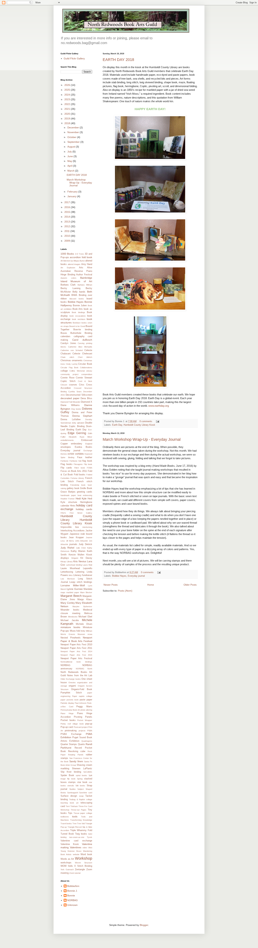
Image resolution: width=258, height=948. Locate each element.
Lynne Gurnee (75, 589)
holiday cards (84, 509)
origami (72, 686)
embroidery (76, 443)
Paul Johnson (81, 703)
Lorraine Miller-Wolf (73, 585)
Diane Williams (70, 405)
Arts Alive (85, 267)
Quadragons (86, 741)
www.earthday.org (158, 405)
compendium (86, 374)
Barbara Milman (85, 285)
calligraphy (79, 336)
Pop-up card (67, 727)
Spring (79, 779)
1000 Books (67, 253)
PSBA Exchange (71, 734)
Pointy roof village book (72, 724)
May (70, 161)
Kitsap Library (67, 561)
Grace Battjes (68, 492)
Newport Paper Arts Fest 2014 (76, 651)
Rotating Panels (75, 755)
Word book (86, 854)
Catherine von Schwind (72, 350)
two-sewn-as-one (76, 837)
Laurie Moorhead (70, 568)
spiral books (81, 775)
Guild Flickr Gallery (74, 58)
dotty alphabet (78, 423)
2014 (67, 216)
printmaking (71, 730)
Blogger (144, 925)
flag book (87, 461)
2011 (67, 231)
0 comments (146, 421)
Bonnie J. (72, 890)
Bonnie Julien (80, 305)
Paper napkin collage (82, 696)
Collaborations (86, 367)
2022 (67, 104)
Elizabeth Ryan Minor (80, 437)
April (70, 165)
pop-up (88, 724)
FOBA (89, 468)
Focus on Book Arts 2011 (74, 471)
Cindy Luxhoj (71, 364)
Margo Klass (84, 599)
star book (82, 782)
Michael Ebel (85, 616)
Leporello (87, 568)
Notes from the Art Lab (79, 675)
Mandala (88, 589)
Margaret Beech (71, 596)
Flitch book (79, 468)
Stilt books (80, 786)
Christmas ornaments (71, 360)
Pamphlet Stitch (71, 692)
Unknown (72, 905)
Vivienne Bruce (74, 851)
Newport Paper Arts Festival (76, 658)
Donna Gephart (82, 415)
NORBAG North (84, 669)
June (70, 156)
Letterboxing (67, 572)
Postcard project (81, 727)
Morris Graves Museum (73, 634)
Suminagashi (72, 793)
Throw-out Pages (78, 810)
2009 (67, 240)
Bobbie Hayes (119, 576)
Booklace (77, 323)
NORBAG (65, 665)
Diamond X (86, 402)
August (71, 146)
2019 (67, 118)
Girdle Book (86, 488)
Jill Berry (70, 541)
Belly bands (78, 292)
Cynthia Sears (74, 392)
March (71, 170)
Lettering (79, 572)
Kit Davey (86, 558)
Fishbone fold (75, 461)
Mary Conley (68, 602)
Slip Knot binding (71, 772)
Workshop (83, 858)
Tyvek (89, 837)
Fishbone (64, 461)
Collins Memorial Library (81, 371)
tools (74, 816)
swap (81, 796)
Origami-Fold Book (81, 689)
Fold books (79, 474)
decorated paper (70, 398)
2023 (67, 99)
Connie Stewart (84, 377)
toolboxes (65, 817)
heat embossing (85, 495)
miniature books (70, 627)
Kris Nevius (79, 561)
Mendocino (72, 617)
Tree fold (81, 823)
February (72, 191)
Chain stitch (67, 357)
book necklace (78, 319)
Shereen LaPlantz (82, 768)
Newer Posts (111, 584)
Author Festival (84, 274)
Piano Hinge (67, 713)
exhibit (71, 454)
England (88, 444)
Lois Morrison (68, 579)
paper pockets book (70, 700)
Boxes (64, 333)
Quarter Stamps (69, 744)
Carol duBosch (82, 339)
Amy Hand (86, 264)
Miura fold (75, 631)
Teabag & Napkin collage (80, 799)
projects (82, 731)
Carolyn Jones (68, 343)
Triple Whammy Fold (81, 830)
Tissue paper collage (83, 813)
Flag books (66, 464)
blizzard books (77, 299)
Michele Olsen (84, 624)
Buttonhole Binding (81, 333)
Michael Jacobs (70, 620)
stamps (72, 782)
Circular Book (85, 364)
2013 (67, 221)
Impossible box (70, 527)
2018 (67, 123)
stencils (70, 786)
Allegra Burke (79, 261)
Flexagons (78, 464)
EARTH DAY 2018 (118, 59)
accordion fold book (81, 257)
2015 (67, 212)
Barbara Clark (68, 285)
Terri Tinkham (72, 806)
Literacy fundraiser (82, 575)
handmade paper (68, 495)
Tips (70, 813)
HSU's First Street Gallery (76, 513)
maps (63, 592)
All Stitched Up (67, 261)
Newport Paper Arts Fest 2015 (76, 655)
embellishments (67, 440)
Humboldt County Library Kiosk (139, 425)
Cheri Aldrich (85, 357)
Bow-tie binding (82, 329)
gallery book (73, 488)
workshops (66, 862)
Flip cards (66, 468)
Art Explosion (68, 268)
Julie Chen (81, 548)
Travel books (66, 823)
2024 (67, 94)
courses (73, 384)
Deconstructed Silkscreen (79, 395)
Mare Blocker (86, 592)
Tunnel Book (67, 834)
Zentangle (80, 869)
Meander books (70, 610)
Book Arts (77, 309)
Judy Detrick (85, 544)
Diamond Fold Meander (70, 402)
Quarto (81, 744)
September (73, 141)
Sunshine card (85, 793)
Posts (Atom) (125, 590)
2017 (67, 202)
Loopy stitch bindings (80, 582)
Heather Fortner (68, 499)
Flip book (88, 464)
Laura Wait (87, 565)
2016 (67, 207)
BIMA (74, 295)
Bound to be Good (77, 326)
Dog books (76, 409)
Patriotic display (67, 703)
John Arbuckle (81, 541)
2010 (67, 235)
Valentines (75, 847)
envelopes (66, 447)
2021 (67, 108)
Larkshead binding (74, 565)
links (71, 575)
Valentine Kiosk (70, 844)
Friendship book (78, 485)
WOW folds (67, 866)
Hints (72, 505)
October (72, 137)
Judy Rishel (67, 547)
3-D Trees (79, 254)
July (69, 151)
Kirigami (74, 558)
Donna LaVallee (71, 419)
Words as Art (67, 859)
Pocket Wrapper (84, 720)
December (73, 127)
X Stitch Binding (83, 866)
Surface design (69, 796)
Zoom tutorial (74, 873)
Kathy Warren (78, 551)
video (84, 848)
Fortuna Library (77, 478)
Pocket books (68, 720)
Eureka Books (83, 447)
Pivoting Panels (83, 717)
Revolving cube (76, 751)
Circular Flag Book (69, 367)
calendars (65, 336)
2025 (67, 89)
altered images (74, 264)
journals (73, 544)
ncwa (90, 634)
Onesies (72, 682)
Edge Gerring (77, 433)
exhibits (79, 453)
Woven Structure (83, 863)
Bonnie (71, 895)
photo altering (86, 710)
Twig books (81, 834)
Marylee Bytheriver (82, 606)
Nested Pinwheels (71, 638)
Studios (72, 789)
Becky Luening (70, 288)
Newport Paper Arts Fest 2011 (76, 648)
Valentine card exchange (76, 840)
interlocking (87, 527)
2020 (67, 113)
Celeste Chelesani (82, 353)
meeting (76, 613)
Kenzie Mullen (76, 554)
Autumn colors (68, 278)
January (72, 196)
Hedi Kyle (81, 498)
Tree (74, 823)
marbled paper (72, 592)
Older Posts (190, 584)
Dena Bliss (86, 398)
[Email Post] (157, 421)
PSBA (89, 731)
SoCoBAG (87, 772)
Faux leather (84, 457)
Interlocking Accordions (73, 530)
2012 (67, 226)
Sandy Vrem (76, 761)
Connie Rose (67, 377)
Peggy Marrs (84, 706)
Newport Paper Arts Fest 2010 (76, 644)
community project (69, 374)
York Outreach (67, 869)
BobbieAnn (73, 886)
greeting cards (84, 492)
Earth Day (117, 425)
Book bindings (78, 312)
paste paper (86, 699)
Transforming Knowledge (81, 820)
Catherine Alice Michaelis (80, 347)
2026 (67, 85)
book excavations (78, 316)
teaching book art (69, 803)
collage (64, 371)
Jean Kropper (76, 537)
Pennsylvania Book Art (70, 710)
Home (150, 584)
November (73, 132)
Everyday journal (136, 576)
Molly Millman (86, 631)
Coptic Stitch (68, 381)
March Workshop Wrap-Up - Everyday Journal (142, 439)
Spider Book (67, 775)
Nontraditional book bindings (76, 662)
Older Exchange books (71, 679)
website (76, 854)
